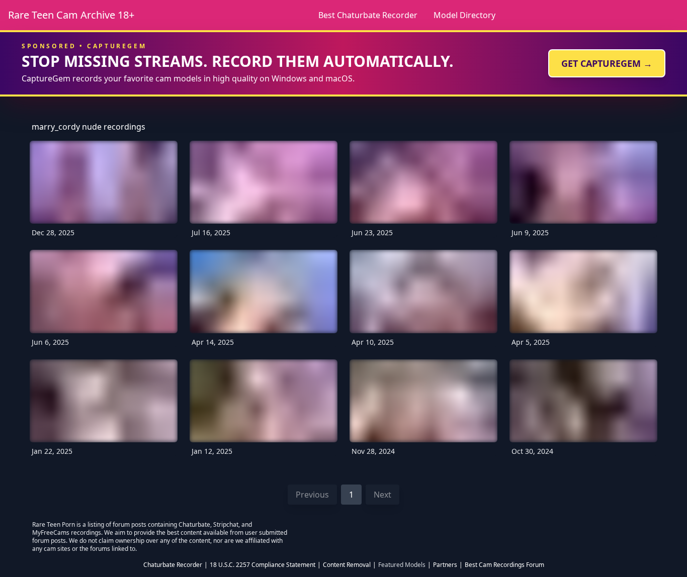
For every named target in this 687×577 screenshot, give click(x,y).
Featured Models (401, 565)
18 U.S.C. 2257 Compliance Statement (262, 565)
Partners (445, 565)
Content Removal (347, 565)
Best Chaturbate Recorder (367, 15)
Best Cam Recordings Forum (504, 565)
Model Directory (464, 15)
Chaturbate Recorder (172, 565)
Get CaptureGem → (606, 63)
